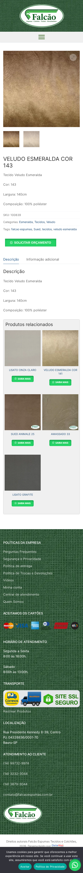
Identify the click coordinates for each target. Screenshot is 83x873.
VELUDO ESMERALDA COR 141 (60, 371)
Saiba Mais (24, 378)
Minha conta (12, 587)
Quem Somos (13, 602)
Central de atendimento (21, 594)
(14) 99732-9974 (16, 763)
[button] (73, 57)
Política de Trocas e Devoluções (27, 573)
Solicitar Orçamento (32, 242)
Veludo (50, 222)
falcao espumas (21, 229)
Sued (37, 229)
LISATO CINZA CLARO (22, 370)
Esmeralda (26, 222)
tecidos (47, 229)
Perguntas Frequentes (19, 552)
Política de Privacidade (50, 866)
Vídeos (8, 580)
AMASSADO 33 (60, 434)
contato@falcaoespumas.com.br (28, 795)
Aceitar (25, 866)
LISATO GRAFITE (22, 494)
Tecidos (39, 222)
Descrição (11, 259)
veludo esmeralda (65, 229)
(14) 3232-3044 (15, 774)
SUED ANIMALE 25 (22, 434)
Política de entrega (17, 566)
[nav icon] (41, 37)
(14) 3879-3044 (15, 784)
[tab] (11, 259)
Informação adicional (42, 259)
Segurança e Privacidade (22, 559)
